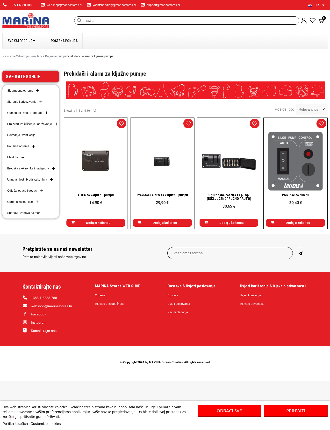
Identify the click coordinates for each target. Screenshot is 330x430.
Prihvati (295, 411)
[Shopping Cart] (321, 20)
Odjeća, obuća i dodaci (22, 190)
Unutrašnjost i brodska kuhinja (27, 179)
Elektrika (13, 157)
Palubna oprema (18, 146)
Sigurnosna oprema (20, 90)
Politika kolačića (15, 424)
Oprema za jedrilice (20, 202)
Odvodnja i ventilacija (30, 56)
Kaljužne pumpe (56, 56)
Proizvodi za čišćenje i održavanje (29, 124)
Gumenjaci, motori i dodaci (24, 113)
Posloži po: (284, 109)
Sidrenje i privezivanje (21, 101)
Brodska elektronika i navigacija (28, 168)
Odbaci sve (229, 411)
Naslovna (8, 56)
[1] (301, 253)
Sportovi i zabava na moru (24, 213)
